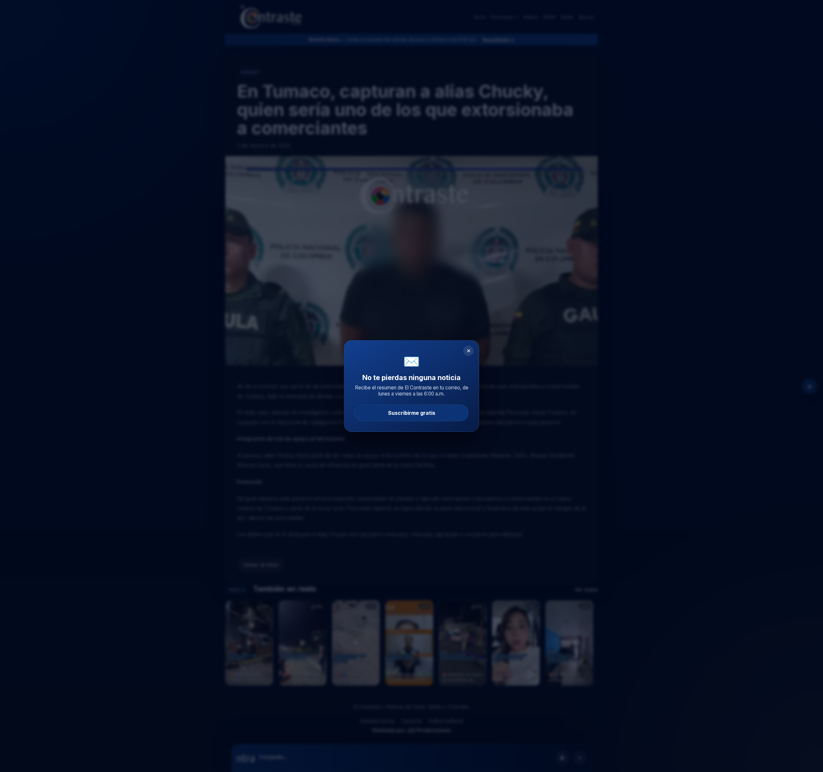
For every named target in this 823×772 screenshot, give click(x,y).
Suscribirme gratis (411, 413)
